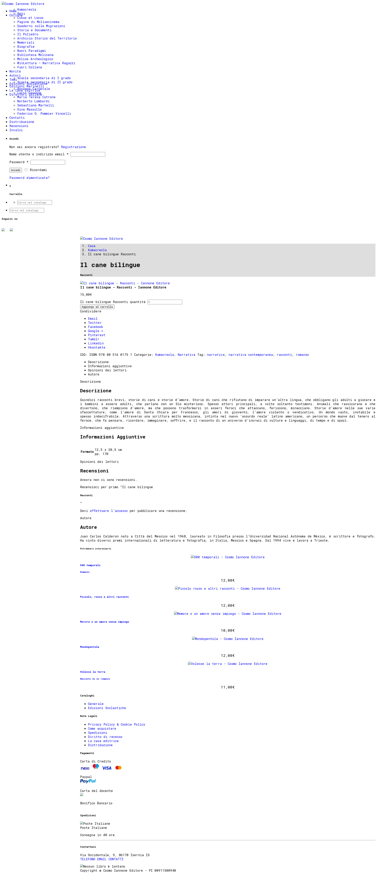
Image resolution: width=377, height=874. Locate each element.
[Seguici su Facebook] (5, 231)
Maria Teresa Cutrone (36, 97)
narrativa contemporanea (251, 354)
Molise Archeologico (35, 59)
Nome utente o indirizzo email (39, 154)
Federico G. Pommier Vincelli (44, 113)
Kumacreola (26, 9)
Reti (21, 13)
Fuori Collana (29, 67)
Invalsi (16, 130)
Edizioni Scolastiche (107, 708)
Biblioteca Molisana (35, 55)
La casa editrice (103, 741)
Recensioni (18, 126)
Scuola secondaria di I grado (44, 78)
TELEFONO (87, 859)
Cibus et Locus (30, 18)
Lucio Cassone (29, 93)
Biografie (26, 46)
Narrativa (186, 354)
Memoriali (25, 42)
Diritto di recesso (105, 737)
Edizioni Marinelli (26, 86)
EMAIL (102, 859)
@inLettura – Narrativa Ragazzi (46, 63)
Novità (15, 71)
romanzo (302, 354)
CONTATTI (116, 859)
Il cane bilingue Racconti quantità (112, 302)
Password (18, 162)
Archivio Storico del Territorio (47, 38)
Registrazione (73, 147)
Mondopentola (89, 647)
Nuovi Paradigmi (31, 51)
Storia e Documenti (34, 30)
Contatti (17, 117)
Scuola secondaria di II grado (44, 82)
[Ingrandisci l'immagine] (125, 283)
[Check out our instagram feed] (13, 231)
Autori (15, 75)
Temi (13, 79)
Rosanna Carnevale (33, 89)
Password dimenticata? (29, 178)
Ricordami (37, 170)
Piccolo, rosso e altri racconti (104, 597)
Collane (16, 15)
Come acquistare (102, 728)
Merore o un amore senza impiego (104, 621)
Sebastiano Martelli (35, 105)
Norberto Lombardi (33, 101)
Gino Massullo (29, 109)
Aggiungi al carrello (97, 306)
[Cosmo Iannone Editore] (23, 4)
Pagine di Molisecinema (38, 22)
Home (13, 11)
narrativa (216, 354)
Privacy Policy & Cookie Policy (116, 724)
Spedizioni (97, 732)
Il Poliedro (27, 34)
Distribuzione (21, 122)
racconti (284, 354)
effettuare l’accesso (109, 511)
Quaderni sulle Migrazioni (41, 26)
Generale (96, 704)
